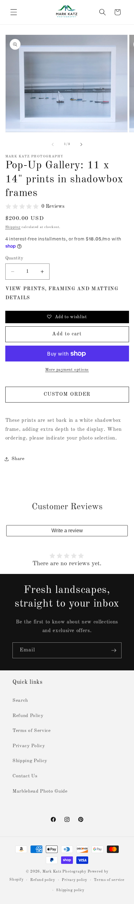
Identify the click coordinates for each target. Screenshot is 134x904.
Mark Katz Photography (65, 872)
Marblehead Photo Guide (40, 791)
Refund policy (42, 880)
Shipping (13, 227)
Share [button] (18, 458)
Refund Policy (28, 715)
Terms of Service (31, 730)
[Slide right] (81, 144)
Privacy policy (74, 880)
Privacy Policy (28, 745)
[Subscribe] (113, 650)
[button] (13, 12)
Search (20, 700)
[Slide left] (53, 144)
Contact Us (25, 776)
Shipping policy (70, 890)
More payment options (67, 370)
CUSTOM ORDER (67, 394)
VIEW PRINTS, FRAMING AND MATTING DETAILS (61, 293)
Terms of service (109, 880)
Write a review (67, 530)
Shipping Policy (29, 760)
